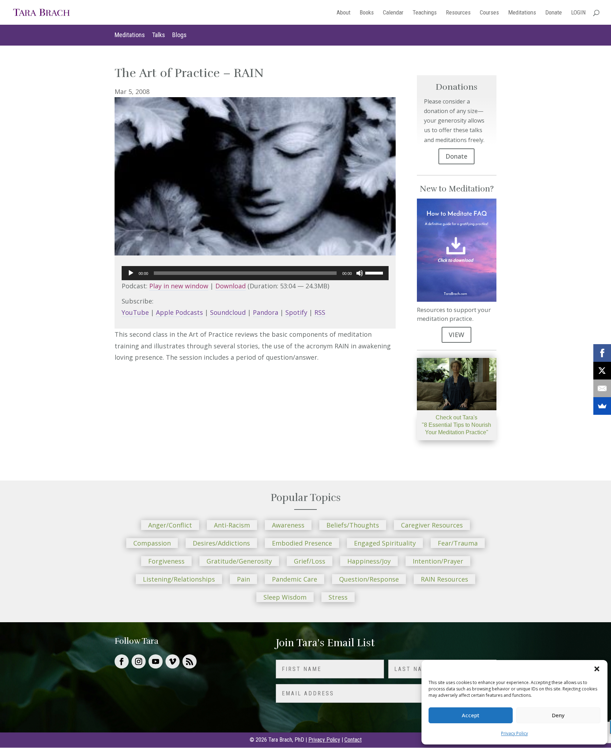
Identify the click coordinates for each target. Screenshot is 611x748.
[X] (602, 370)
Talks (158, 35)
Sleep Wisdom (285, 597)
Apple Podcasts (179, 312)
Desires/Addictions (221, 543)
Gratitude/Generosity (239, 561)
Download (230, 286)
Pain (243, 579)
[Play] (130, 273)
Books (367, 13)
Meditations (522, 13)
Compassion (152, 543)
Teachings (425, 13)
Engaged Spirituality (385, 543)
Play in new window (178, 286)
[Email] (602, 388)
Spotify (296, 312)
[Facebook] (602, 353)
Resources (458, 13)
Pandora (265, 312)
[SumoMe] (602, 406)
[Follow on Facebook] (122, 661)
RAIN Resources (444, 579)
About (343, 13)
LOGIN (578, 13)
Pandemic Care (294, 579)
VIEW (456, 334)
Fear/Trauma (458, 543)
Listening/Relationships (179, 579)
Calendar (393, 13)
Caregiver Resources (432, 525)
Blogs (179, 35)
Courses (489, 13)
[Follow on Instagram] (139, 661)
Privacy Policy (514, 733)
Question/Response (369, 579)
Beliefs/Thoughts (352, 525)
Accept (470, 715)
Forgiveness (166, 561)
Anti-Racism (232, 525)
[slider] (375, 272)
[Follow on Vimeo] (172, 661)
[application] (255, 273)
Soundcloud (228, 312)
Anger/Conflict (170, 525)
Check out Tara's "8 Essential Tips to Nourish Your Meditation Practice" (456, 424)
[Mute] (359, 273)
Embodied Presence (302, 543)
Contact (353, 739)
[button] (596, 668)
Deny (558, 715)
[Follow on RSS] (189, 661)
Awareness (288, 525)
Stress (338, 597)
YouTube (135, 312)
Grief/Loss (309, 561)
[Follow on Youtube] (156, 661)
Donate (553, 13)
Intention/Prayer (438, 561)
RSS (319, 312)
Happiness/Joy (369, 561)
